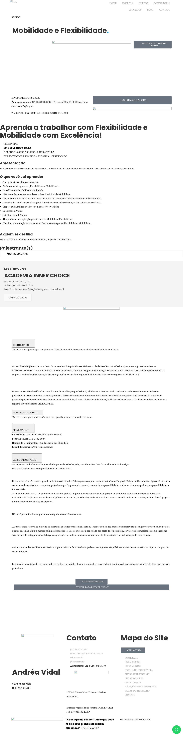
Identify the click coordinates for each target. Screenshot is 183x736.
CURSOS (143, 3)
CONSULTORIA (162, 3)
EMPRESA (127, 3)
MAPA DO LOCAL (18, 297)
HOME (113, 3)
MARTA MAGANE (17, 253)
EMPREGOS (135, 9)
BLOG (150, 9)
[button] (132, 100)
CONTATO (164, 9)
